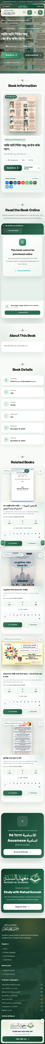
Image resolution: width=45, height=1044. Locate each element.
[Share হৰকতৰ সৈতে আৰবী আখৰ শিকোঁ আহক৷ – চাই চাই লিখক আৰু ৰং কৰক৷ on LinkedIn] (17, 701)
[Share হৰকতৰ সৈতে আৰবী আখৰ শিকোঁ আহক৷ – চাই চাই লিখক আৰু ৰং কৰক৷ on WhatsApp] (28, 701)
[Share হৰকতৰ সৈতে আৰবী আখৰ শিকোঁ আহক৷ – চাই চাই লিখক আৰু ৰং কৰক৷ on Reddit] (24, 701)
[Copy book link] (35, 182)
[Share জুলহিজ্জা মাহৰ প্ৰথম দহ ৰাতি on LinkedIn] (17, 783)
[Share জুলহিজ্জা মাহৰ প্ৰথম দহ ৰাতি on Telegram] (39, 786)
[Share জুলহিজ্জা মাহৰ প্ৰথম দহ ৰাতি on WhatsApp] (28, 783)
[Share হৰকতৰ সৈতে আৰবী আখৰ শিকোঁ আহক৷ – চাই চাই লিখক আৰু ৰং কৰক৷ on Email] (31, 701)
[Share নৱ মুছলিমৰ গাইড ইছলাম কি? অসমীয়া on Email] (31, 614)
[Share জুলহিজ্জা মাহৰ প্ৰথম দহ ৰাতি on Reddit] (24, 783)
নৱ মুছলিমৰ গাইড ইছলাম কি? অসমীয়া (15, 590)
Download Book (32, 55)
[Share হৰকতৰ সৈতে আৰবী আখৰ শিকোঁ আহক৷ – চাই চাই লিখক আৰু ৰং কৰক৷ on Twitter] (39, 701)
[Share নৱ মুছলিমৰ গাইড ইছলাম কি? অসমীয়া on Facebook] (10, 614)
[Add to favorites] (40, 471)
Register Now (21, 907)
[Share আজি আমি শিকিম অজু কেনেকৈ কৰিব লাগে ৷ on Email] (31, 182)
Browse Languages (9, 952)
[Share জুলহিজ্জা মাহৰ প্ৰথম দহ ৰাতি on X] (13, 783)
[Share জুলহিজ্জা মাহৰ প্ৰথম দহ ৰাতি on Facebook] (10, 783)
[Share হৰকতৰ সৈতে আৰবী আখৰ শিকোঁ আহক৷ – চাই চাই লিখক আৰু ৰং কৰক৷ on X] (13, 701)
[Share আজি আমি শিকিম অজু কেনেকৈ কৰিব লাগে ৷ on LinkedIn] (15, 182)
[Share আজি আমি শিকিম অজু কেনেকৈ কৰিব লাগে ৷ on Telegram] (11, 186)
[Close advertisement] (42, 1021)
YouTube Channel (9, 974)
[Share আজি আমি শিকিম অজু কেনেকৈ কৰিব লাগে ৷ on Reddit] (23, 182)
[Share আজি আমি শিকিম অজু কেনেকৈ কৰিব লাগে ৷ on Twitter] (7, 186)
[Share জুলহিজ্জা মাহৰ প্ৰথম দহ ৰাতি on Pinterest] (20, 783)
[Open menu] (40, 12)
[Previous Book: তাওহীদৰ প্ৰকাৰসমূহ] (2, 543)
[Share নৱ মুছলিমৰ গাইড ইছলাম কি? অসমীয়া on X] (13, 614)
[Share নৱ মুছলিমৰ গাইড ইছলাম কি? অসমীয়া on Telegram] (39, 618)
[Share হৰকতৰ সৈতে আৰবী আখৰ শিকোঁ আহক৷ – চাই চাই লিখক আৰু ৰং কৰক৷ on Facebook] (10, 701)
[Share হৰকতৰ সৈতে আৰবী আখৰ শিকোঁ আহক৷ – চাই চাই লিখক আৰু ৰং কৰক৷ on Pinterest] (20, 701)
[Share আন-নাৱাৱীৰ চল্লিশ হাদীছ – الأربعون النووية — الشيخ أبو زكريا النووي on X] (13, 533)
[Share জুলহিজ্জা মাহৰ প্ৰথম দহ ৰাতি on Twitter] (39, 783)
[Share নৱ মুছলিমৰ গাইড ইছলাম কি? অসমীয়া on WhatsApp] (28, 614)
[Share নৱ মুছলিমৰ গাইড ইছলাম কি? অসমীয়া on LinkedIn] (17, 614)
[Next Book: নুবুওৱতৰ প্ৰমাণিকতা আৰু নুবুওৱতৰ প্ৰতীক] (42, 543)
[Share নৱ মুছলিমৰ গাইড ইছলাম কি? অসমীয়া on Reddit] (24, 614)
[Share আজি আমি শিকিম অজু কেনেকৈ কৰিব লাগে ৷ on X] (11, 182)
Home (3, 20)
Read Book (10, 55)
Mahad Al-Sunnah (9, 970)
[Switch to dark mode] (29, 12)
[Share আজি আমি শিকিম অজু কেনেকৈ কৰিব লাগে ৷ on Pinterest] (19, 182)
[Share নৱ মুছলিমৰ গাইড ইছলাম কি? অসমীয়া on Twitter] (39, 614)
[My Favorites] (24, 12)
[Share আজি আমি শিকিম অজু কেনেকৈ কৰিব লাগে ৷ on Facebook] (7, 182)
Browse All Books (21, 852)
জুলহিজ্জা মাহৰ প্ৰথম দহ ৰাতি (12, 758)
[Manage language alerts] (35, 12)
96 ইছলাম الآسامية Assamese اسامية (18, 20)
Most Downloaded (9, 956)
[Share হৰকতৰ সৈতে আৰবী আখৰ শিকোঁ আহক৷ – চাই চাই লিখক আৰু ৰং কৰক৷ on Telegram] (39, 705)
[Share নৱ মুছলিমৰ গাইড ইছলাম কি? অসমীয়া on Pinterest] (20, 614)
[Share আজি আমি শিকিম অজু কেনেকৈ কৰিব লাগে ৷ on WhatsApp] (27, 182)
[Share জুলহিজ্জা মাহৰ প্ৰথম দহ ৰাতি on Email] (31, 783)
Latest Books (7, 960)
